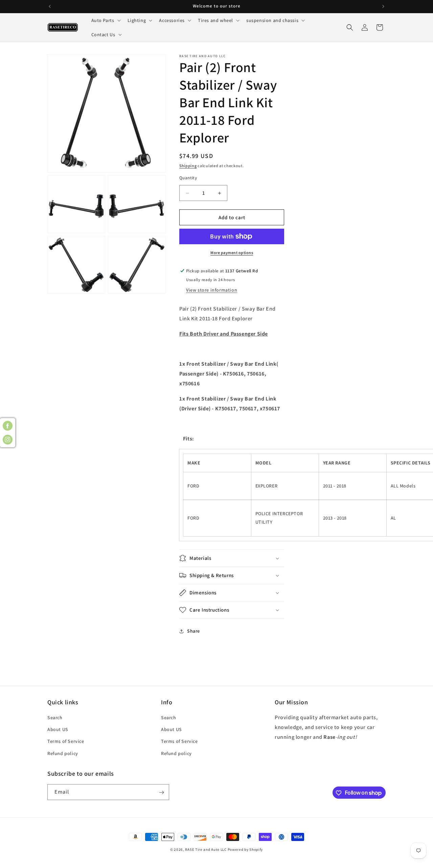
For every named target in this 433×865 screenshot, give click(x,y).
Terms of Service (65, 741)
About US (57, 730)
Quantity (188, 178)
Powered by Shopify (245, 849)
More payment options (231, 252)
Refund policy (62, 753)
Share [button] (193, 631)
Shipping (188, 165)
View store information (211, 290)
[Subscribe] (161, 792)
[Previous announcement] (49, 6)
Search (55, 717)
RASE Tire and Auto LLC (206, 849)
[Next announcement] (383, 6)
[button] (105, 20)
